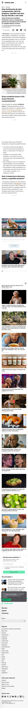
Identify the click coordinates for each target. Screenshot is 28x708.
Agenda (4, 610)
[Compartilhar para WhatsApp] (13, 30)
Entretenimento (6, 647)
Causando (4, 637)
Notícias (8, 7)
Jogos (3, 658)
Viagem (4, 670)
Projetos (4, 664)
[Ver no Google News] (6, 30)
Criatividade (5, 641)
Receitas (4, 608)
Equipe (3, 688)
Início (3, 7)
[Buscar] (24, 620)
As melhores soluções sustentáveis (11, 629)
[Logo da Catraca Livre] (8, 2)
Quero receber (14, 572)
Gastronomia (5, 652)
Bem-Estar (4, 631)
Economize (5, 643)
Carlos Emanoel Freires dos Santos (12, 25)
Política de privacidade (8, 686)
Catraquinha (5, 635)
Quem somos (5, 684)
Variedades (5, 668)
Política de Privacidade (11, 594)
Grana (3, 657)
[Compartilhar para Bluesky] (17, 30)
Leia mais (14, 245)
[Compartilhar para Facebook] (21, 30)
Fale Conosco (5, 682)
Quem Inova (5, 666)
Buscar (3, 618)
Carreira (4, 633)
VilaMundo (4, 672)
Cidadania (4, 639)
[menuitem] (14, 608)
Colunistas (5, 613)
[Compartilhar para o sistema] (24, 30)
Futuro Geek (5, 651)
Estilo (3, 648)
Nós (3, 660)
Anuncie (4, 680)
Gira (3, 654)
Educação (4, 645)
